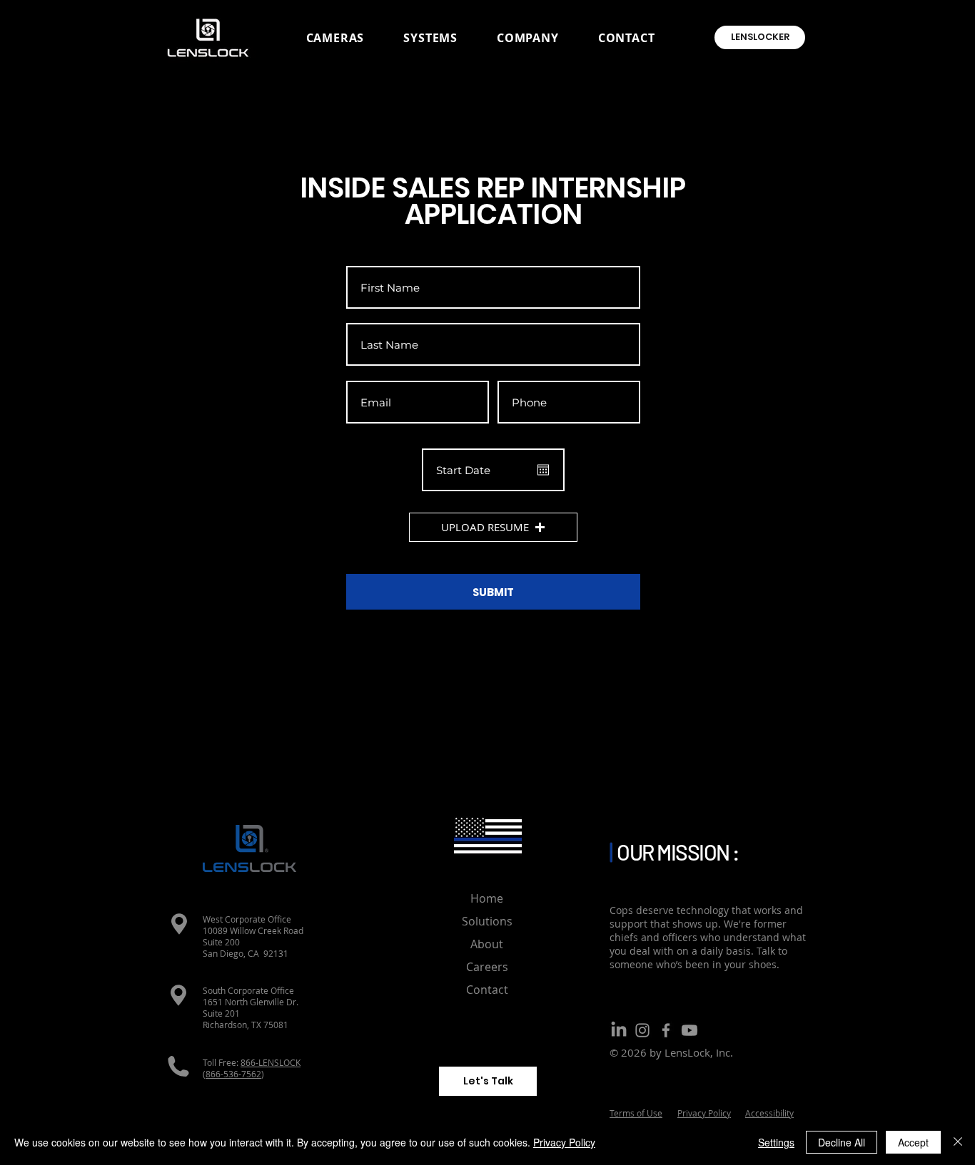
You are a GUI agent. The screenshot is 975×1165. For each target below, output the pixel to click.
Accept (913, 1142)
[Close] (957, 1142)
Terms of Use (636, 1113)
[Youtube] (689, 1030)
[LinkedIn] (619, 1030)
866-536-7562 (233, 1073)
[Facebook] (666, 1030)
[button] (335, 38)
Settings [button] (776, 1142)
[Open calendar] (543, 470)
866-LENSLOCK (270, 1062)
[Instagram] (642, 1030)
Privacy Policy (564, 1142)
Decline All (841, 1142)
